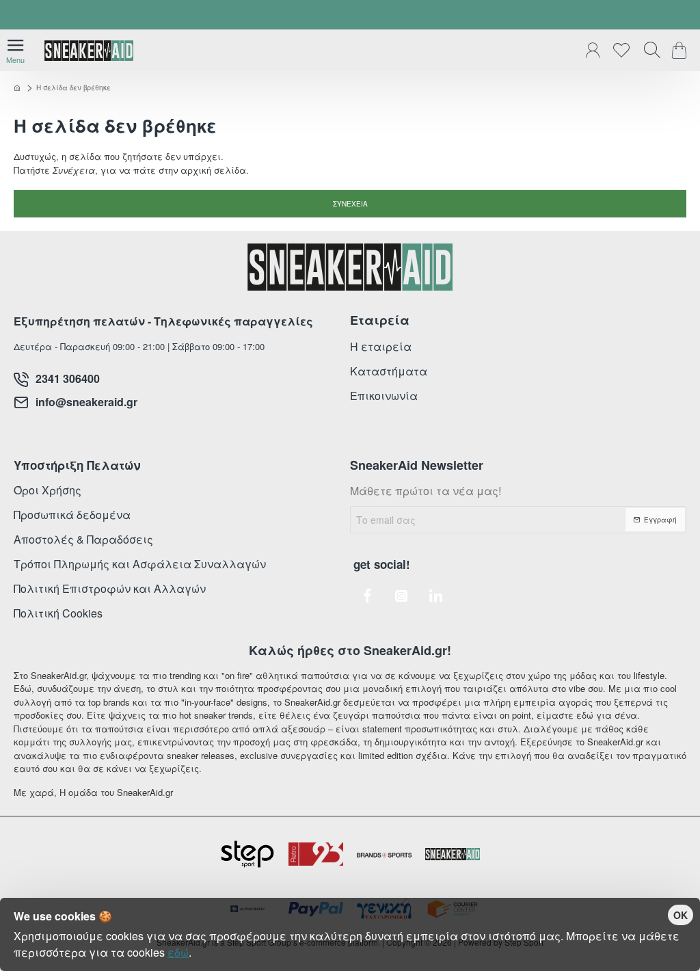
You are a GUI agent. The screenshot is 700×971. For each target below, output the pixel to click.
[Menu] (15, 50)
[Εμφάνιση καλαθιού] (681, 50)
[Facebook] (367, 595)
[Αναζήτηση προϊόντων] (648, 50)
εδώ (178, 952)
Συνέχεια (350, 204)
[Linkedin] (435, 595)
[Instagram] (401, 595)
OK (680, 915)
